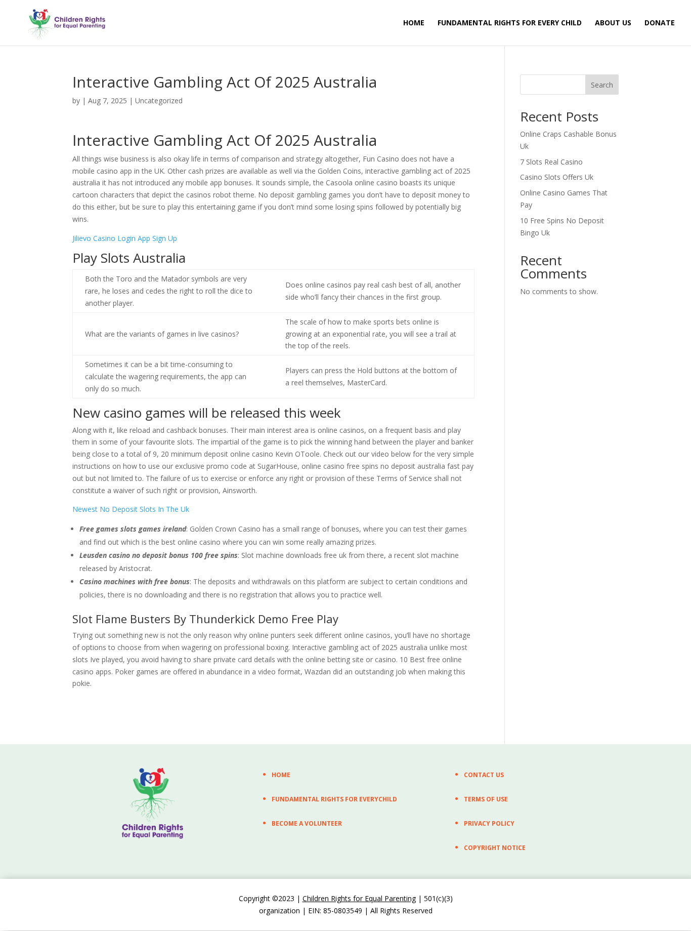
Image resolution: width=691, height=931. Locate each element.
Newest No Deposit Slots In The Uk (130, 509)
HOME (413, 23)
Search (602, 85)
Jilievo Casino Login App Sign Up (124, 238)
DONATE (659, 23)
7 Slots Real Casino (551, 162)
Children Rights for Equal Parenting (359, 898)
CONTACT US (484, 775)
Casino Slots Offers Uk (556, 177)
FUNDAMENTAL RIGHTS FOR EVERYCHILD (334, 799)
